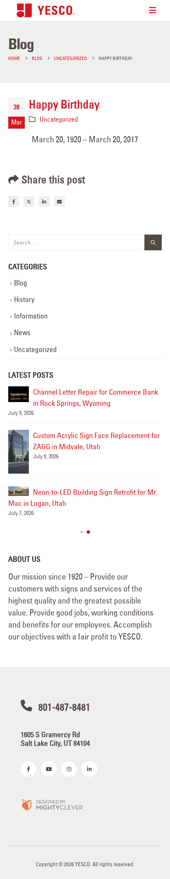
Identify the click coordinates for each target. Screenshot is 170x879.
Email (59, 201)
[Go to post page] (18, 394)
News (22, 332)
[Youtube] (49, 769)
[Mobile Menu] (153, 10)
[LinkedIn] (89, 769)
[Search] (153, 243)
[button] (81, 532)
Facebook (13, 201)
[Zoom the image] (52, 804)
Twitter (29, 201)
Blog (20, 282)
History (24, 299)
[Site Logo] (45, 10)
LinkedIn (44, 201)
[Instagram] (69, 769)
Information (31, 316)
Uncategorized (59, 119)
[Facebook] (28, 769)
